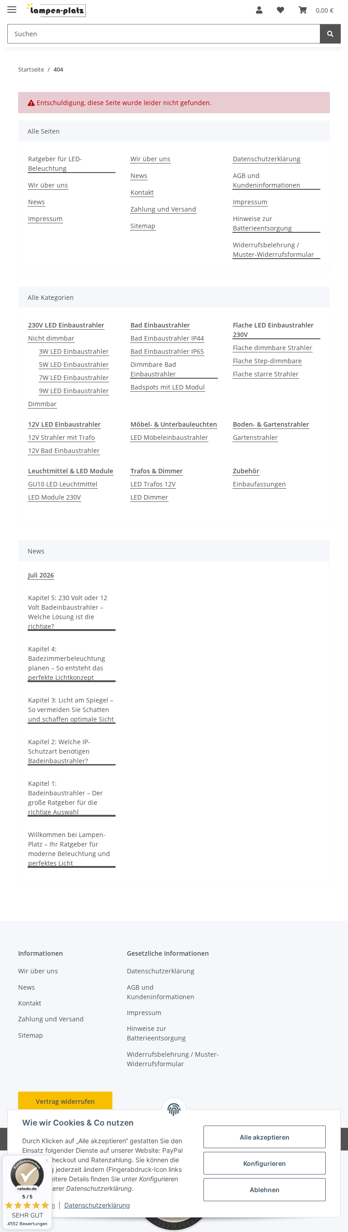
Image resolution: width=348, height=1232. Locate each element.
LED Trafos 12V (152, 484)
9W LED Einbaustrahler (74, 390)
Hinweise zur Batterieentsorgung (262, 223)
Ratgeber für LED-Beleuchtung (55, 163)
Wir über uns (48, 185)
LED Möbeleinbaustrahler (169, 437)
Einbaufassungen (259, 484)
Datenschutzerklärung (97, 1205)
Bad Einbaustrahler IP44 (167, 338)
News (36, 201)
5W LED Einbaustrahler (74, 364)
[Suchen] (330, 33)
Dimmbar (42, 403)
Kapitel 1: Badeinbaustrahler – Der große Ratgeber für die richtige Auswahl (65, 797)
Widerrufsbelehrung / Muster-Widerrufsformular (273, 250)
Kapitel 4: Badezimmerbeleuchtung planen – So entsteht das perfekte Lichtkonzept (66, 663)
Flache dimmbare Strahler (272, 347)
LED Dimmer (149, 497)
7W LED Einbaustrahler (74, 377)
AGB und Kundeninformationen (266, 180)
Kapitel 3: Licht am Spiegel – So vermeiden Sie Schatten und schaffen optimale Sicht (71, 709)
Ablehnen (265, 1190)
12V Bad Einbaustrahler (64, 450)
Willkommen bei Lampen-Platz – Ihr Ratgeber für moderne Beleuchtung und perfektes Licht (69, 848)
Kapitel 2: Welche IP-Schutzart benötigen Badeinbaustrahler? (59, 751)
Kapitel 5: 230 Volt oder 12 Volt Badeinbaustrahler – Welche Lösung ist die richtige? (67, 611)
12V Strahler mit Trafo (61, 437)
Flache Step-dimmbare (267, 360)
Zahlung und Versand (163, 209)
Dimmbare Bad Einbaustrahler (153, 369)
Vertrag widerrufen (65, 1101)
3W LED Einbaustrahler (74, 351)
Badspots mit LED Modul (167, 387)
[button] (259, 10)
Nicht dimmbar (51, 338)
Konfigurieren (264, 1163)
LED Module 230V (54, 497)
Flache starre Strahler (266, 374)
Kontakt (142, 192)
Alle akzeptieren (265, 1137)
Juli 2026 (41, 575)
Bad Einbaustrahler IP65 (167, 351)
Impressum (45, 218)
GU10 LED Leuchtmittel (62, 484)
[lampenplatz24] (56, 10)
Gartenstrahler (255, 437)
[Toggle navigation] (11, 5)
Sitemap (142, 225)
